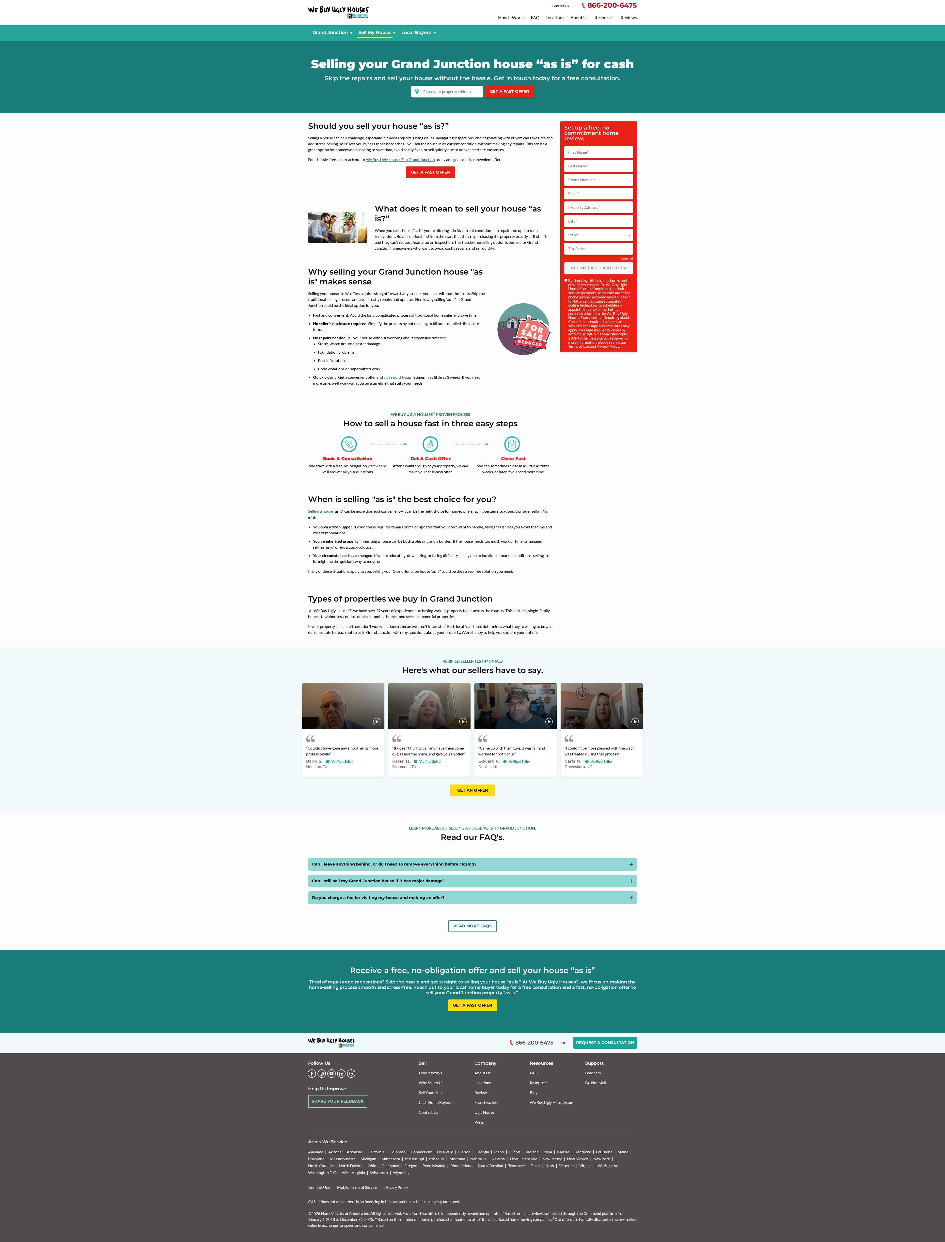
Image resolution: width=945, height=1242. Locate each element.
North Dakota (350, 1165)
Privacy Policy (608, 346)
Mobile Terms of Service (357, 1187)
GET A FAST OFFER (509, 91)
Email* (573, 194)
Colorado (398, 1151)
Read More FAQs (472, 926)
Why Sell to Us (431, 1082)
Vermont (566, 1165)
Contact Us (560, 6)
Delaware (445, 1151)
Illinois (514, 1151)
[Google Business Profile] (351, 1073)
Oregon (410, 1165)
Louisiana (604, 1151)
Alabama (315, 1151)
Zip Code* (576, 249)
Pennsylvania (434, 1165)
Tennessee (517, 1165)
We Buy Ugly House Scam (551, 1102)
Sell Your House (432, 1092)
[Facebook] (311, 1073)
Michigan (368, 1158)
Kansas (563, 1151)
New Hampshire (523, 1158)
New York (601, 1158)
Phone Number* (582, 180)
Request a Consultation (605, 1042)
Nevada (498, 1158)
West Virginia (353, 1172)
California (376, 1151)
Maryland (316, 1158)
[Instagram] (321, 1073)
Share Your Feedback (338, 1101)
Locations (555, 17)
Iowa (548, 1151)
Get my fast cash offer (598, 268)
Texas (535, 1165)
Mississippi (414, 1158)
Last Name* (577, 166)
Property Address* (584, 207)
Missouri (436, 1158)
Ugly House (484, 1112)
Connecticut (421, 1151)
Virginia (586, 1165)
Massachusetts (342, 1158)
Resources (604, 17)
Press (479, 1122)
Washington (608, 1165)
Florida (464, 1151)
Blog (533, 1092)
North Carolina (321, 1165)
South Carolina (490, 1165)
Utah (549, 1165)
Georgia (482, 1151)
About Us (579, 17)
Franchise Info (486, 1102)
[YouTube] (331, 1073)
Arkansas (354, 1151)
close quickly (394, 377)
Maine (622, 1151)
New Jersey (552, 1158)
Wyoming (401, 1172)
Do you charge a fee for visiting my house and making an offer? (378, 897)
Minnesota (390, 1158)
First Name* (578, 152)
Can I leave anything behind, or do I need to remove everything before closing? (394, 864)
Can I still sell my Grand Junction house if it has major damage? (378, 881)
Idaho (499, 1151)
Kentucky (583, 1151)
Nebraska (478, 1158)
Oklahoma (390, 1165)
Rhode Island (461, 1165)
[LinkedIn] (341, 1073)
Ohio (372, 1165)
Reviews (629, 17)
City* (572, 221)
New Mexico (577, 1158)
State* (573, 235)
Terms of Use (578, 346)
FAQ (535, 17)
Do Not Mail (595, 1082)
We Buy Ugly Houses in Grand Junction (400, 159)
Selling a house (321, 511)
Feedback (593, 1072)
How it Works (511, 17)
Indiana (532, 1151)
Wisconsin (379, 1172)
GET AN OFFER (472, 790)
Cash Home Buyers (435, 1102)
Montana (457, 1158)
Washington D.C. (322, 1172)
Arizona (335, 1151)
